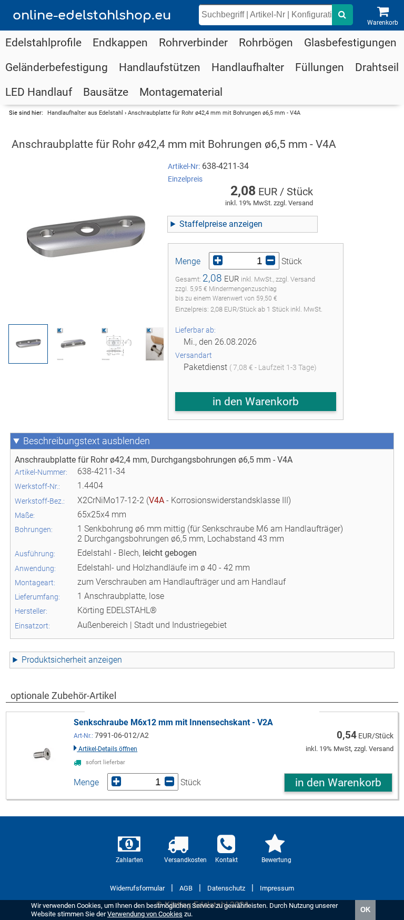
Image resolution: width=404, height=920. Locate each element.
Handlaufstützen (159, 67)
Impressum (277, 888)
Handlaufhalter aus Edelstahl (85, 112)
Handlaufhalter (247, 67)
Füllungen (319, 67)
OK (365, 910)
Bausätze (105, 92)
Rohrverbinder (193, 42)
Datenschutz (226, 888)
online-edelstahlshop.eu (92, 15)
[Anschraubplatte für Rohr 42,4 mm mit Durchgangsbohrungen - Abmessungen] (117, 344)
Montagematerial (181, 92)
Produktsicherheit (54, 660)
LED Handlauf (38, 92)
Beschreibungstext (61, 441)
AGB (186, 888)
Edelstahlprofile (43, 42)
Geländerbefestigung (56, 67)
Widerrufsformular (137, 888)
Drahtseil (377, 67)
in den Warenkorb (256, 401)
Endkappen (120, 42)
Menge (187, 261)
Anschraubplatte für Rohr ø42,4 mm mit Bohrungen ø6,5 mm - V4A (214, 112)
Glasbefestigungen (350, 42)
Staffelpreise (203, 224)
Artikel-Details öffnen (107, 749)
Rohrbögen (266, 42)
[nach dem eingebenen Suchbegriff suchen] (342, 14)
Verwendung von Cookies (145, 914)
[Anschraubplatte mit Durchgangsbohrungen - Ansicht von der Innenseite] (73, 344)
